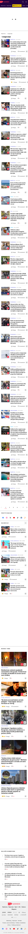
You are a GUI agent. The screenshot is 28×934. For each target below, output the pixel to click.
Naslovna (3, 33)
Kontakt (20, 920)
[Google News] (21, 518)
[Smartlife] (10, 915)
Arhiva (9, 925)
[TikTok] (17, 518)
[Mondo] (4, 2)
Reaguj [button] (14, 51)
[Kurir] (4, 912)
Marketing (8, 920)
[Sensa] (16, 915)
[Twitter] (10, 518)
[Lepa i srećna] (4, 915)
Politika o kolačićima (20, 922)
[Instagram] (7, 518)
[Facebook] (3, 518)
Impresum (14, 920)
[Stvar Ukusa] (14, 917)
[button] (21, 51)
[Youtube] (14, 518)
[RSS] (25, 518)
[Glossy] (24, 912)
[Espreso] (9, 912)
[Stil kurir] (19, 912)
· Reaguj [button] (15, 82)
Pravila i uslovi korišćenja (9, 922)
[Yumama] (23, 915)
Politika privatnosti (16, 925)
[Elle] (15, 912)
